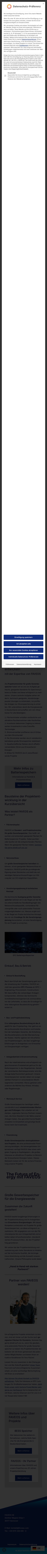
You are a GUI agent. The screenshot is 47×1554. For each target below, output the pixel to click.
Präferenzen (10, 664)
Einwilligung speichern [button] (23, 637)
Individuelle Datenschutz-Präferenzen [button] (23, 657)
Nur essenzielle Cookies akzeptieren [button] (23, 650)
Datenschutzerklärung (29, 39)
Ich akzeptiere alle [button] (23, 644)
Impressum (37, 664)
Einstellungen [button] (23, 45)
